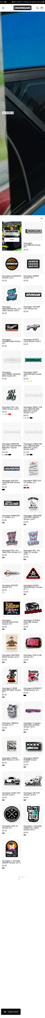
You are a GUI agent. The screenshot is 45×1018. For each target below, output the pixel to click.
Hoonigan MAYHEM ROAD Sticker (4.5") (10, 656)
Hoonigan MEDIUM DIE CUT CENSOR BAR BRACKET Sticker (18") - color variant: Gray (6, 454)
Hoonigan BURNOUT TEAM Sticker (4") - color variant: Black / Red (25, 695)
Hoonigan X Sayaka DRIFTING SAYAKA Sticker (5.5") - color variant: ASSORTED (25, 732)
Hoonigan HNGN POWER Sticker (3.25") (31, 760)
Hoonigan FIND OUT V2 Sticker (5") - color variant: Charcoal (25, 487)
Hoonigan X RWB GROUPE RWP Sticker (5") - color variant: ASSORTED (3, 697)
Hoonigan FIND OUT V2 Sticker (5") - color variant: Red (28, 487)
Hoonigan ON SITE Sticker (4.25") (32, 794)
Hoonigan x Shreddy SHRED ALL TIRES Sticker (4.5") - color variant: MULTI (25, 835)
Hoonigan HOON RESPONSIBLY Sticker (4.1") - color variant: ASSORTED (25, 594)
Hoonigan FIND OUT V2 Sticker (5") (32, 481)
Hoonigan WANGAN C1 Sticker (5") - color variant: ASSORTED (3, 522)
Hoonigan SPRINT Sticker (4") (31, 277)
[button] (37, 7)
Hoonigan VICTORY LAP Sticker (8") (32, 308)
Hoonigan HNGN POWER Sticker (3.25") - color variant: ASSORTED (25, 767)
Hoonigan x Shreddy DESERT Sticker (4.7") (11, 862)
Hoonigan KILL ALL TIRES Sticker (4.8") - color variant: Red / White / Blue (9, 414)
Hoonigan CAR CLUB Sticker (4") (33, 656)
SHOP (12, 240)
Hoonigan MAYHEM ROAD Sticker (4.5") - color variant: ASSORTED (3, 662)
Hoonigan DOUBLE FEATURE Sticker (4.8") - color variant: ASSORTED (25, 629)
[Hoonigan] (22, 8)
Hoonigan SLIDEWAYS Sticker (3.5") (11, 277)
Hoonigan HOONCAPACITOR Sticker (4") (10, 622)
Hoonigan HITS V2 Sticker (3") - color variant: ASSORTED (3, 833)
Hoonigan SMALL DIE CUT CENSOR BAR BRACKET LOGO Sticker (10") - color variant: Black (31, 418)
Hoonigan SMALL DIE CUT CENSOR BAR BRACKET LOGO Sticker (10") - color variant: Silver (28, 418)
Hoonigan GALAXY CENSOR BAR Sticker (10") (11, 482)
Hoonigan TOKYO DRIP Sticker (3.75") (10, 759)
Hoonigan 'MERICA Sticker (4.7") (10, 724)
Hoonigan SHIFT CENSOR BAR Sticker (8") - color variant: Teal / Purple (28, 381)
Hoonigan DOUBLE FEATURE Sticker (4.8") (32, 622)
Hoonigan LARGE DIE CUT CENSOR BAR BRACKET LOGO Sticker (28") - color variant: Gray (28, 454)
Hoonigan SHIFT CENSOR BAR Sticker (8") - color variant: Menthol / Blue (25, 381)
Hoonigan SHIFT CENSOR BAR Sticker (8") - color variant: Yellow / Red (31, 381)
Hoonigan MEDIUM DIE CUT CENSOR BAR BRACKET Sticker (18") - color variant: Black (9, 454)
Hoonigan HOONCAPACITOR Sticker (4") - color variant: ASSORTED (3, 629)
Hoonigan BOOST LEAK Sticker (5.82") (32, 340)
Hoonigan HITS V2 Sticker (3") (10, 827)
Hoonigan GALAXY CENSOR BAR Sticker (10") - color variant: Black (3, 489)
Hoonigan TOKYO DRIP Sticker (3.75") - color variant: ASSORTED (3, 765)
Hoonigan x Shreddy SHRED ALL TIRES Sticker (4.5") (33, 828)
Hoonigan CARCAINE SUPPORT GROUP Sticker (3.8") (33, 517)
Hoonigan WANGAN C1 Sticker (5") (11, 516)
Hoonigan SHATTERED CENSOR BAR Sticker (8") (11, 374)
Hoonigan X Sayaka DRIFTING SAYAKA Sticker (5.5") (32, 725)
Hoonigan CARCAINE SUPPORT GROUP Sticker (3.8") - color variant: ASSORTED (25, 524)
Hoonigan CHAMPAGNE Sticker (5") (11, 341)
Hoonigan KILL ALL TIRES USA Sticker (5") (11, 551)
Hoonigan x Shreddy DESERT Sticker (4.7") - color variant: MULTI (3, 868)
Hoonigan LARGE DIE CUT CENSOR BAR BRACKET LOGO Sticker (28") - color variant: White (25, 454)
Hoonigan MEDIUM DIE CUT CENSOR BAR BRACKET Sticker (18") (11, 446)
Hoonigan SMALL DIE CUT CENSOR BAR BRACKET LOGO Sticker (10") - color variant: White (25, 418)
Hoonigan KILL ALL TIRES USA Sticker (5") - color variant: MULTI (3, 557)
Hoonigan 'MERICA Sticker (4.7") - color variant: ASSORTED (3, 730)
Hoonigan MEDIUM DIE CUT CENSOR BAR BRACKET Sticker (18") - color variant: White (3, 454)
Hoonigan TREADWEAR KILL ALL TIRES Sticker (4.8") (11, 308)
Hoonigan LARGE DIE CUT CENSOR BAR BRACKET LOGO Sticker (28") (33, 446)
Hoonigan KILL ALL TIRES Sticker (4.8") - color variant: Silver (6, 414)
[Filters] (41, 218)
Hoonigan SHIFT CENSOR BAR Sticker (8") (33, 374)
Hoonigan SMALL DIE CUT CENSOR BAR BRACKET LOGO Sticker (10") (33, 410)
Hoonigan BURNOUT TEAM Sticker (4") (33, 689)
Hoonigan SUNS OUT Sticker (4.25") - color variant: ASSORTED (3, 800)
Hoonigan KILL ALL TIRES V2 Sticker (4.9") (32, 552)
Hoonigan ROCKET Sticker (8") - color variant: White (3, 592)
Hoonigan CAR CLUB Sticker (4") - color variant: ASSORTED (25, 662)
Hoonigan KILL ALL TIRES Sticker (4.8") (10, 408)
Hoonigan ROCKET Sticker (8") (10, 586)
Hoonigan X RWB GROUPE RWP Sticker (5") (11, 690)
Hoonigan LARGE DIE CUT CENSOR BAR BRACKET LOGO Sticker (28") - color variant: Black (31, 454)
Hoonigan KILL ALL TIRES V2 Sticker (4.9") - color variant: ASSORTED (25, 559)
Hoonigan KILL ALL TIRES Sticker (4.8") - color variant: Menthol (3, 414)
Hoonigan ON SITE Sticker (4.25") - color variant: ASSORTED (25, 800)
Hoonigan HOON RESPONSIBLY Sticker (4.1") (33, 587)
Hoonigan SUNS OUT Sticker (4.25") (11, 794)
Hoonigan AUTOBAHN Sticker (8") (32, 245)
